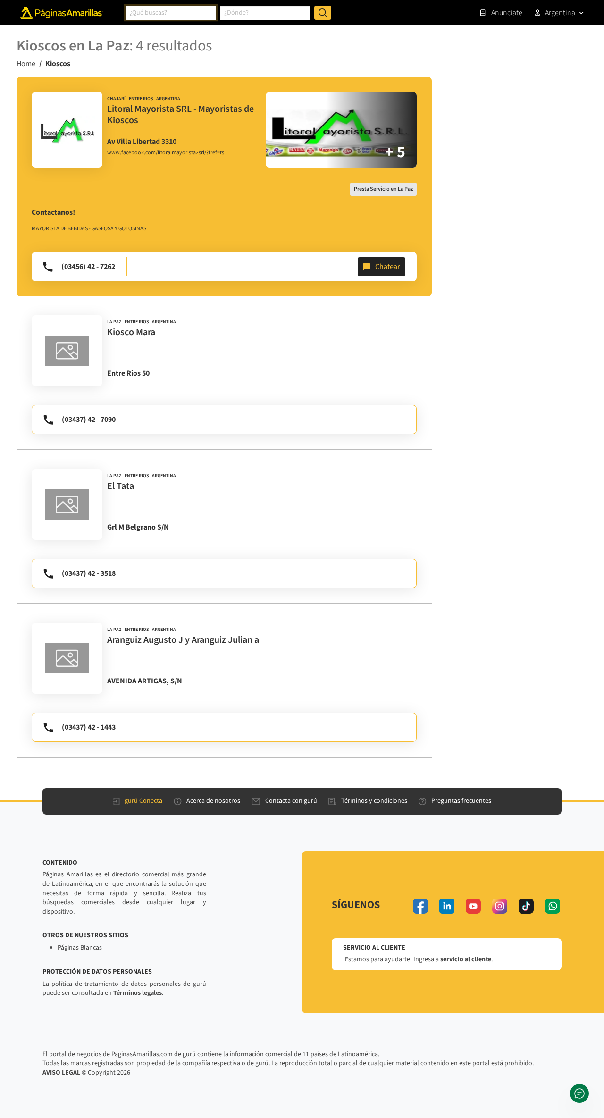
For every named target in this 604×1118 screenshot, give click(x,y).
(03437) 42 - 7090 (89, 419)
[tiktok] (526, 906)
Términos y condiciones (374, 801)
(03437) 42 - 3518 (89, 573)
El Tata (120, 486)
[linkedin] (446, 906)
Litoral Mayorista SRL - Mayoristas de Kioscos (180, 114)
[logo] (67, 130)
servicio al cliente (465, 959)
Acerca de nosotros (213, 801)
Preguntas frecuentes (461, 801)
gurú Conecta (143, 801)
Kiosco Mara (131, 332)
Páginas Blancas (80, 947)
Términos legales (137, 993)
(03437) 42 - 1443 (89, 727)
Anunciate (506, 13)
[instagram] (499, 906)
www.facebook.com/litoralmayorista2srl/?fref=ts (165, 153)
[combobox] (171, 13)
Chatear (387, 266)
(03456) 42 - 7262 (88, 266)
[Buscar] (322, 13)
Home (26, 64)
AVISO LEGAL (61, 1072)
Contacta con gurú (291, 801)
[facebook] (420, 906)
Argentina (560, 13)
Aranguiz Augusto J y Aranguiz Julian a (183, 640)
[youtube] (473, 906)
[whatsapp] (552, 906)
